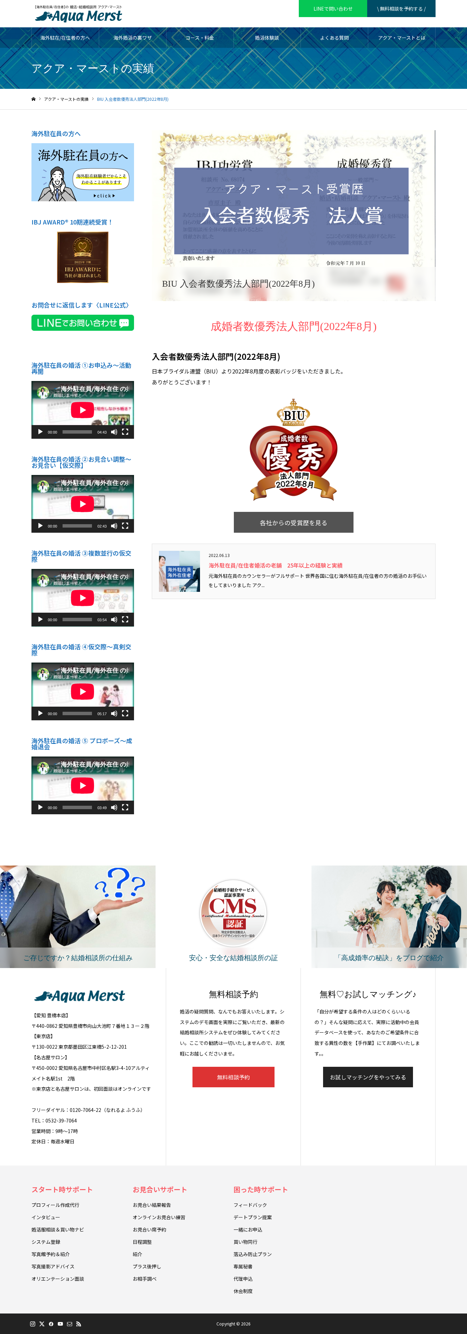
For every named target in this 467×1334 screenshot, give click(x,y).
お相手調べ (145, 1278)
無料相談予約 (233, 1077)
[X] (41, 1323)
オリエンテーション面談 (57, 1278)
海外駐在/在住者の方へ (65, 37)
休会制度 (243, 1291)
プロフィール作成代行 (55, 1204)
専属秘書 (243, 1266)
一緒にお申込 (248, 1229)
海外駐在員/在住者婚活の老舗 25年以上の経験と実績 (276, 565)
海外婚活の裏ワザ (133, 37)
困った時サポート (261, 1189)
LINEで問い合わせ (333, 8)
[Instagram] (32, 1323)
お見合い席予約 (149, 1229)
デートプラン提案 (253, 1217)
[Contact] (69, 1323)
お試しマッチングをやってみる (368, 1077)
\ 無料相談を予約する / (401, 8)
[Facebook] (51, 1323)
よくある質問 (334, 37)
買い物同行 (245, 1241)
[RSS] (78, 1323)
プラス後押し (147, 1266)
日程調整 (142, 1241)
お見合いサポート (160, 1189)
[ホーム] (33, 99)
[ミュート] (114, 431)
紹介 (137, 1254)
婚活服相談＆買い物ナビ (57, 1229)
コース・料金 (200, 37)
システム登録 (45, 1241)
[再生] (40, 431)
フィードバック (250, 1204)
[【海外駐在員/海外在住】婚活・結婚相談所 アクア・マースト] (78, 13)
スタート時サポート (62, 1189)
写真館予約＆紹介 (50, 1254)
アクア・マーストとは (401, 37)
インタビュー (45, 1217)
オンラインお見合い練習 (159, 1217)
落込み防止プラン (253, 1254)
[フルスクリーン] (125, 431)
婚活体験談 (267, 37)
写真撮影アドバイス (53, 1266)
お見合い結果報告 (152, 1204)
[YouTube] (60, 1323)
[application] (82, 410)
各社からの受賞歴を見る (294, 522)
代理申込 (243, 1278)
